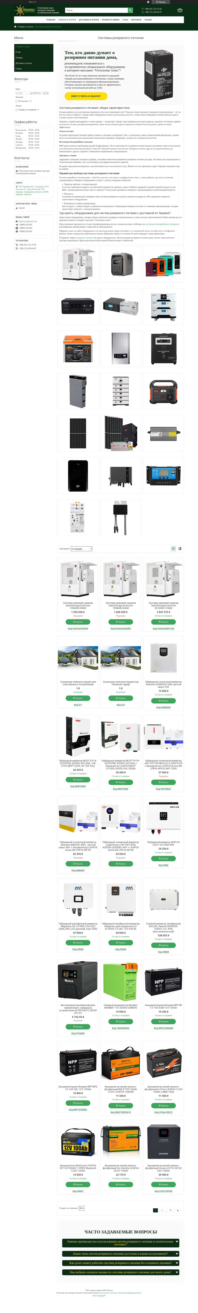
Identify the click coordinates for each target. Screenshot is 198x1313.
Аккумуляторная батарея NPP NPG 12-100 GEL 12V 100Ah (78, 1088)
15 (171, 1210)
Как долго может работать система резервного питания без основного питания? (120, 1263)
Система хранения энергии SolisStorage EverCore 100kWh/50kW (78, 605)
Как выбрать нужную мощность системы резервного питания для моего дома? (120, 1272)
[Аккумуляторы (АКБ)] (78, 349)
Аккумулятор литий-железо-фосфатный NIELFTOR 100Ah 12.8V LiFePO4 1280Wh (121, 1089)
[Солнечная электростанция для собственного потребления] (78, 658)
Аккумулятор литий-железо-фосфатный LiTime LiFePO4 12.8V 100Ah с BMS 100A (163, 1089)
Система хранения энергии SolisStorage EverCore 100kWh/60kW (121, 605)
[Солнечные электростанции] (120, 433)
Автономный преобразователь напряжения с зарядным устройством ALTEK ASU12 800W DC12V (78, 1009)
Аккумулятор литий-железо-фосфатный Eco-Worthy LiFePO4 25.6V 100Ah (121, 1168)
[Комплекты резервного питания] (120, 306)
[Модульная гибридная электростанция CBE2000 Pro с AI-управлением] (78, 391)
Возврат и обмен (111, 20)
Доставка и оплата (89, 20)
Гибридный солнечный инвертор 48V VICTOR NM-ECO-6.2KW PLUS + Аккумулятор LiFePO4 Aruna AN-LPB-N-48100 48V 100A (163, 764)
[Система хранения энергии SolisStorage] (78, 264)
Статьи (148, 20)
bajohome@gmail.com (28, 221)
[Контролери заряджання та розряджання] (163, 476)
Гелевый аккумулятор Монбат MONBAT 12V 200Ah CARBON (121, 1006)
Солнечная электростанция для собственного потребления (78, 683)
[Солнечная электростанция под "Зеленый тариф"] (121, 658)
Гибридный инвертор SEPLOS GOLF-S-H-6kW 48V (163, 843)
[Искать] (130, 10)
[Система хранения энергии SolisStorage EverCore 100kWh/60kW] (121, 579)
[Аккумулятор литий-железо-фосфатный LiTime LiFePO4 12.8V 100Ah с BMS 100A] (163, 1062)
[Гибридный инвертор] (163, 264)
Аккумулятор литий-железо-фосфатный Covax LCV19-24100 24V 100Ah (163, 1168)
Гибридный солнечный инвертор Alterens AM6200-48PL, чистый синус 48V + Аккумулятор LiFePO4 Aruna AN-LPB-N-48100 (78, 846)
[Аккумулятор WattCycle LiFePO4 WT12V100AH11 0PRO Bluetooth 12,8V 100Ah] (78, 1141)
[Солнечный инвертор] (163, 349)
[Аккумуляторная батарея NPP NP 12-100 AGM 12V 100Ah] (163, 981)
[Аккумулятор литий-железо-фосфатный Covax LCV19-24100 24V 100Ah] (163, 1141)
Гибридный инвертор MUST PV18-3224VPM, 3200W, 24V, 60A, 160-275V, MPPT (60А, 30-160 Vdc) (78, 763)
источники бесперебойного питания (161, 224)
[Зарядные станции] (163, 391)
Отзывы (19, 58)
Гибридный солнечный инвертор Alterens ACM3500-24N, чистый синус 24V (163, 684)
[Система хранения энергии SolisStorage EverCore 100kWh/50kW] (78, 579)
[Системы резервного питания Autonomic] (120, 391)
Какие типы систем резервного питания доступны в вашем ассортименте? (120, 1253)
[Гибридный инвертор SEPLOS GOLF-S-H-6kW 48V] (163, 818)
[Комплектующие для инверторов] (120, 518)
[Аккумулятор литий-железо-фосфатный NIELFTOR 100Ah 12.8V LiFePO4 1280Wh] (121, 1062)
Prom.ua (110, 1290)
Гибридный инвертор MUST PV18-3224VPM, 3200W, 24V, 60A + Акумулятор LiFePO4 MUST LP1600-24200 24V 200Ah (121, 764)
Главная (50, 20)
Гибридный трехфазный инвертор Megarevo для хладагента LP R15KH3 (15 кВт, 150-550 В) (121, 926)
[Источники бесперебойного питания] (78, 306)
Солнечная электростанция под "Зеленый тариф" (121, 683)
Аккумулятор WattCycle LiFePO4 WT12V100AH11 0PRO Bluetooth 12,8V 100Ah (78, 1168)
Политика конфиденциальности (130, 1293)
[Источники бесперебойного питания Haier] (120, 476)
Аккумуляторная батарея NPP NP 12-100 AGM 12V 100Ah (163, 1006)
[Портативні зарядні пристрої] (78, 476)
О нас (125, 20)
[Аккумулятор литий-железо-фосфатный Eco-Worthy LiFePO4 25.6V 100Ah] (121, 1141)
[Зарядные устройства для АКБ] (163, 433)
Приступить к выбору (86, 96)
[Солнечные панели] (78, 433)
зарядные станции (84, 238)
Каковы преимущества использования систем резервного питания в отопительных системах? (121, 1243)
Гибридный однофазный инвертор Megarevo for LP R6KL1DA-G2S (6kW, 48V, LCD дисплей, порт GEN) (78, 926)
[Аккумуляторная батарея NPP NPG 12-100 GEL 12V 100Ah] (78, 1062)
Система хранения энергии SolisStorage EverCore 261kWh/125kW (163, 605)
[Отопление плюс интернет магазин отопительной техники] (25, 10)
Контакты (136, 20)
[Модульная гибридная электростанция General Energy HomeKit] (163, 306)
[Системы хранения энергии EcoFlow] (120, 264)
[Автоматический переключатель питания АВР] (78, 518)
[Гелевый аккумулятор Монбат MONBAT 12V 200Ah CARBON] (121, 981)
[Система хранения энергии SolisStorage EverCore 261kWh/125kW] (163, 579)
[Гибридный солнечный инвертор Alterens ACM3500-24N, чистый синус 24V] (163, 658)
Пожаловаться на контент (108, 1293)
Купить (79, 622)
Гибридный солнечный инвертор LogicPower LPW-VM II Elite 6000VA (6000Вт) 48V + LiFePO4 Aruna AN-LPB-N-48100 (120, 846)
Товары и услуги (67, 20)
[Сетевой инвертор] (120, 349)
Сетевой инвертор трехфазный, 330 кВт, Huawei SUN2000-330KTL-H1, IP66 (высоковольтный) (163, 927)
